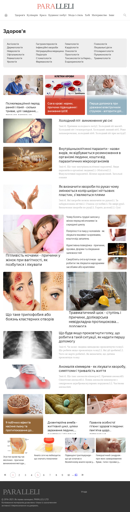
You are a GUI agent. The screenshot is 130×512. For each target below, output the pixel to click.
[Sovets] (22, 492)
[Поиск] (125, 15)
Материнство (99, 15)
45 (76, 474)
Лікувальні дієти (103, 47)
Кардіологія (71, 47)
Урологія (12, 61)
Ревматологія (14, 58)
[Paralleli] (56, 6)
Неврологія (13, 51)
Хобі (87, 15)
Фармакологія (44, 61)
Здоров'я (20, 15)
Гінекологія (100, 44)
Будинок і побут (57, 15)
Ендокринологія (74, 61)
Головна (6, 15)
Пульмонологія (102, 54)
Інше (111, 15)
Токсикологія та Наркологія (80, 58)
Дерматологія (15, 47)
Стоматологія (43, 58)
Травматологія (102, 58)
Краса (43, 15)
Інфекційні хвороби (47, 47)
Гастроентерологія (46, 44)
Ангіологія (13, 44)
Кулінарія (32, 15)
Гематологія (72, 44)
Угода (84, 491)
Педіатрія (41, 54)
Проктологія (72, 54)
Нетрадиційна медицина (50, 51)
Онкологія (71, 51)
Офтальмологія (15, 54)
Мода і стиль (75, 15)
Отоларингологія (104, 51)
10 (69, 475)
